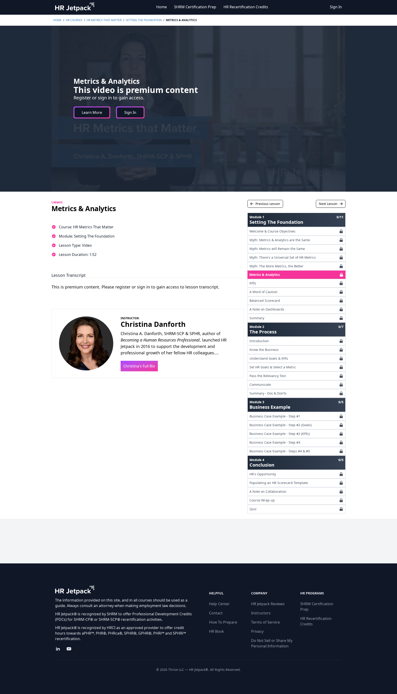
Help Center (219, 603)
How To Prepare (223, 622)
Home (161, 6)
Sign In (336, 6)
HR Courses (74, 20)
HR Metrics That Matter (104, 20)
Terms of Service (265, 622)
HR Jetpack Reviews (268, 603)
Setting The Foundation (144, 20)
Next (328, 203)
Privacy (257, 631)
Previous (267, 203)
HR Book (216, 631)
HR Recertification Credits (246, 6)
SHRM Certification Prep (195, 6)
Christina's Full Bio (139, 366)
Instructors (261, 613)
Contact (216, 613)
